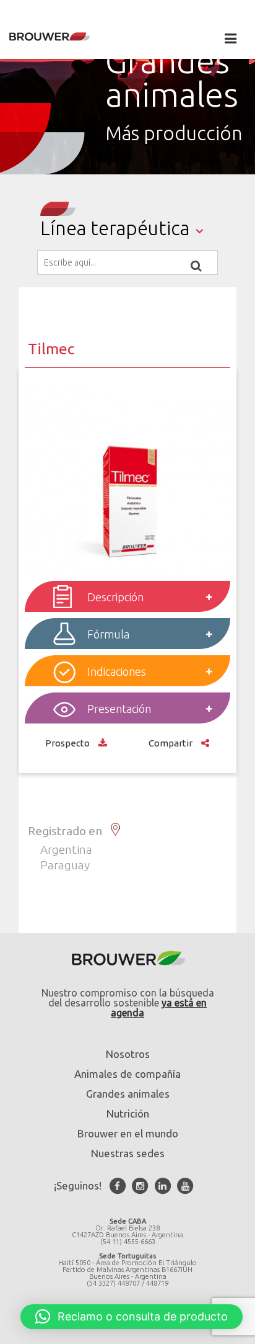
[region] (127, 99)
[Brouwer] (68, 36)
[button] (131, 1316)
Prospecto (68, 743)
